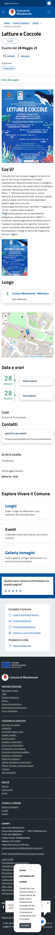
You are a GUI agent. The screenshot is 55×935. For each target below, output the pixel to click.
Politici (5, 700)
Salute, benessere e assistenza (16, 762)
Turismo (5, 769)
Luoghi (5, 810)
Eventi (35, 23)
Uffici (4, 694)
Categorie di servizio (14, 720)
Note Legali (7, 886)
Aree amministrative (11, 704)
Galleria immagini (10, 807)
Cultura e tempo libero (12, 745)
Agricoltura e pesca (11, 725)
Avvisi (4, 793)
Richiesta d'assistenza (12, 869)
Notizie (5, 786)
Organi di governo (10, 697)
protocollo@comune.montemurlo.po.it (26, 853)
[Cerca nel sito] (49, 12)
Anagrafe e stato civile (12, 731)
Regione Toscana (11, 3)
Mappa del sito (9, 917)
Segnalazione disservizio (13, 866)
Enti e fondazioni (10, 711)
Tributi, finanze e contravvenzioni (18, 765)
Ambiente (6, 728)
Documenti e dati (10, 690)
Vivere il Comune (21, 23)
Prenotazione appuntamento (15, 862)
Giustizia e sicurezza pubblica (16, 752)
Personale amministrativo (14, 707)
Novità (5, 782)
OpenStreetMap (37, 356)
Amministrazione (11, 686)
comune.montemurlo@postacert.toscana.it (22, 848)
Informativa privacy (11, 883)
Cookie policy (8, 879)
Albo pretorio (8, 890)
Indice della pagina (10, 79)
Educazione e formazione (14, 748)
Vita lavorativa (9, 772)
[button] (27, 332)
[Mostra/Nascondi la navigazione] (3, 12)
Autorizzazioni (8, 738)
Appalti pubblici (9, 735)
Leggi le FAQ (8, 859)
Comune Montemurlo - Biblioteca (30, 293)
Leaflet (25, 356)
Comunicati (7, 789)
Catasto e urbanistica (12, 742)
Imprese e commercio (12, 755)
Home (7, 23)
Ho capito (25, 925)
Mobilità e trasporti (11, 759)
